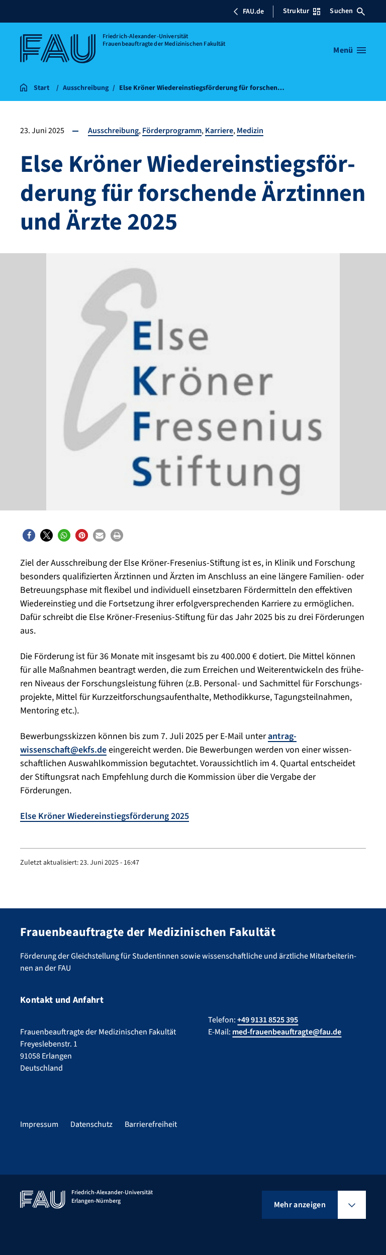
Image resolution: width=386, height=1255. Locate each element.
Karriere (219, 130)
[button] (29, 535)
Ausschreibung (113, 130)
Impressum (39, 1124)
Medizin (250, 130)
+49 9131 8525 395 (267, 1019)
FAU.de (253, 12)
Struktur (296, 11)
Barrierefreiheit (151, 1124)
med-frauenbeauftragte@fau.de (286, 1031)
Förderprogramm (172, 130)
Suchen (341, 11)
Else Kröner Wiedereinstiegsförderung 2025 (104, 816)
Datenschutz (91, 1124)
